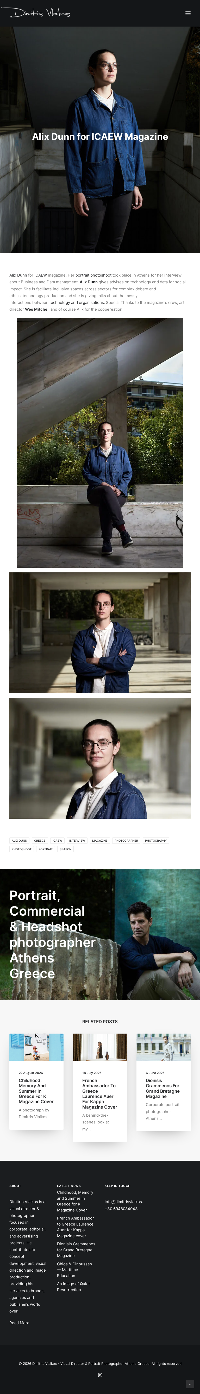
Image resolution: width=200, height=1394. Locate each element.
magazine (100, 840)
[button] (188, 13)
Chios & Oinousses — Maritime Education (74, 1269)
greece (40, 840)
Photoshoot (22, 849)
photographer (126, 840)
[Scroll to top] (190, 1383)
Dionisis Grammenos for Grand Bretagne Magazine (163, 1088)
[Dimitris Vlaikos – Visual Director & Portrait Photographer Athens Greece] (36, 13)
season (65, 849)
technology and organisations (76, 302)
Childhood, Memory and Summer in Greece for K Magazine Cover (36, 1091)
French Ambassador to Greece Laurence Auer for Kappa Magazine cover (99, 1094)
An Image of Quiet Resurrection (73, 1286)
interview (77, 840)
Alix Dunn (18, 275)
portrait (46, 849)
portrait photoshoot (93, 275)
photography (156, 840)
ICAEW (40, 275)
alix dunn (19, 840)
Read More (19, 1322)
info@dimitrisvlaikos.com (128, 1201)
